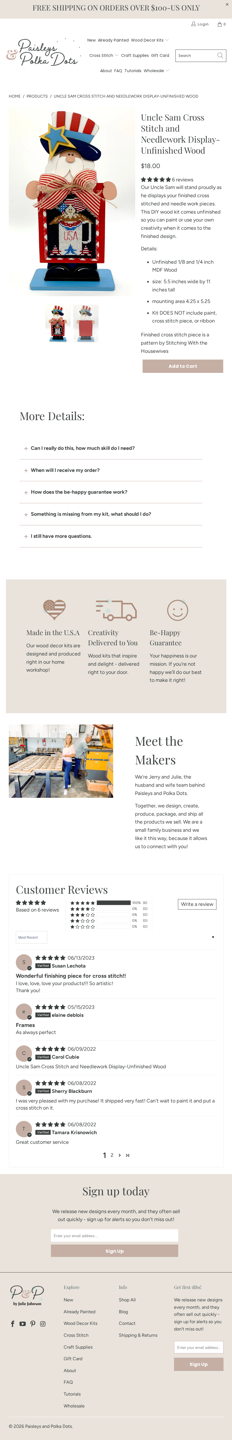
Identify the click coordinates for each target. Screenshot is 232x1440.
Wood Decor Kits (148, 40)
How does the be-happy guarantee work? (79, 492)
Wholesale (154, 71)
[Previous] (13, 201)
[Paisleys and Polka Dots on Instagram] (43, 1324)
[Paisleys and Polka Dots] (43, 53)
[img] (50, 958)
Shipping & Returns (138, 1335)
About (106, 71)
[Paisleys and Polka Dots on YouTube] (23, 1324)
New (91, 40)
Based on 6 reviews (37, 910)
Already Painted (113, 40)
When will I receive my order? (65, 470)
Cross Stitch (101, 55)
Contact (127, 1323)
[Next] (131, 201)
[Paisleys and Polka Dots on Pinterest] (33, 1324)
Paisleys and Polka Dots (48, 1426)
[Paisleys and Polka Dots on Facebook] (13, 1324)
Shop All (127, 1300)
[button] (156, 180)
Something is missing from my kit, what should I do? (91, 514)
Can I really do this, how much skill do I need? (83, 448)
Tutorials (132, 71)
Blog (123, 1311)
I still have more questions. (61, 536)
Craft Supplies (135, 55)
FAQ (118, 71)
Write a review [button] (197, 904)
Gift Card (160, 55)
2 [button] (112, 1155)
